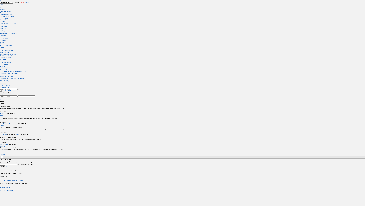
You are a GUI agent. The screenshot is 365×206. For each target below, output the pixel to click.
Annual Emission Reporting (7, 76)
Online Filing (3, 66)
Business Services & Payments (8, 54)
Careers (2, 180)
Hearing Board (4, 18)
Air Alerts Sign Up (4, 87)
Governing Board (4, 7)
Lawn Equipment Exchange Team (8, 124)
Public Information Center (6, 25)
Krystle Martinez (4, 144)
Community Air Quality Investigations (9, 73)
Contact (2, 42)
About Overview (4, 6)
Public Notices (3, 26)
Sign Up (3, 83)
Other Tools (3, 40)
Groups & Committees (5, 20)
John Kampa (3, 134)
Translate (26, 2)
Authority (2, 9)
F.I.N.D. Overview (4, 32)
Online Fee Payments (5, 62)
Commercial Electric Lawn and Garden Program (12, 78)
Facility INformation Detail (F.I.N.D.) (9, 33)
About (1, 4)
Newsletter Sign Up (5, 82)
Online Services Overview (6, 50)
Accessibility (7, 180)
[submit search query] (18, 89)
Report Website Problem (6, 190)
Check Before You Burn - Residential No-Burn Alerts (13, 71)
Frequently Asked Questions (7, 14)
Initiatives (2, 21)
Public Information (4, 52)
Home (1, 94)
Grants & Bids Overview (6, 45)
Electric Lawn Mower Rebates (7, 75)
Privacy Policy (19, 180)
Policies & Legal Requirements (8, 23)
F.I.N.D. (2, 30)
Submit (3, 166)
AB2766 (17, 134)
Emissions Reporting (5, 57)
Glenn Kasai (3, 113)
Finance (2, 13)
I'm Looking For (5, 68)
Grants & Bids (3, 44)
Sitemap (13, 180)
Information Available (5, 37)
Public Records (4, 61)
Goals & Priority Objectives (7, 16)
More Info (2, 115)
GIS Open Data (4, 64)
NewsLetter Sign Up (5, 85)
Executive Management (6, 11)
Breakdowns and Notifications (7, 56)
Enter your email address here (25, 164)
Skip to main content (5, 1)
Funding (2, 47)
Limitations (3, 35)
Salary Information (4, 28)
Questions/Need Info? (5, 187)
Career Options (4, 80)
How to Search (4, 38)
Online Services (4, 49)
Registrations (3, 59)
